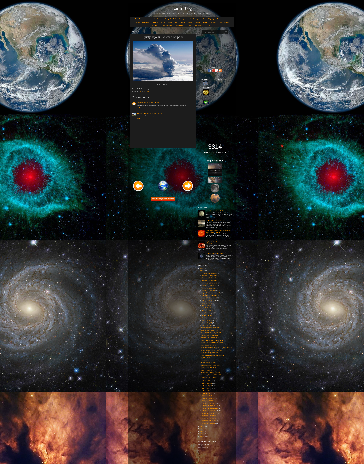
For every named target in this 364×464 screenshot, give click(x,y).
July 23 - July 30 (207, 308)
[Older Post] (188, 191)
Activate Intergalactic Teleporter (163, 199)
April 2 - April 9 (206, 390)
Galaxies (197, 22)
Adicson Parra (141, 113)
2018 (202, 268)
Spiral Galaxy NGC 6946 (208, 345)
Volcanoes (155, 22)
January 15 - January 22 (209, 418)
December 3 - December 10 (210, 275)
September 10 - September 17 (211, 293)
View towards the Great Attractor (211, 332)
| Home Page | (139, 19)
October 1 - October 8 (208, 290)
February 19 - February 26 (210, 405)
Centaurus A (205, 360)
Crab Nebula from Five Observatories (212, 355)
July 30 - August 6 (207, 305)
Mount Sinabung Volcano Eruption (211, 350)
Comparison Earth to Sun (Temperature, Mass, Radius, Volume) (218, 231)
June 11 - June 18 (207, 315)
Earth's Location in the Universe (215, 253)
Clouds (137, 22)
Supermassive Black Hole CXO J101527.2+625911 (216, 347)
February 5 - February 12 (209, 410)
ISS (204, 19)
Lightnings (145, 22)
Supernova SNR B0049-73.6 (209, 330)
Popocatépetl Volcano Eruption (210, 372)
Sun (176, 22)
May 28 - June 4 (207, 318)
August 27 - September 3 (209, 298)
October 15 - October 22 (209, 285)
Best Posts (149, 19)
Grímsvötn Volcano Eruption (209, 335)
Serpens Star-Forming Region (210, 337)
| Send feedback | (199, 25)
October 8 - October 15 (209, 288)
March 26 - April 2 (207, 393)
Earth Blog (182, 8)
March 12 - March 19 (208, 398)
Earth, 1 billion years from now (215, 220)
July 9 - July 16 (206, 310)
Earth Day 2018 (155, 25)
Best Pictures (158, 19)
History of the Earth (170, 19)
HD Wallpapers (167, 25)
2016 (202, 426)
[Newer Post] (138, 191)
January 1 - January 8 (208, 423)
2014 (202, 431)
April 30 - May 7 (207, 380)
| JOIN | (189, 25)
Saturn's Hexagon (206, 370)
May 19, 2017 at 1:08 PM (154, 113)
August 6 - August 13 (208, 303)
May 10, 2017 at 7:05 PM (151, 102)
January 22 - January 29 (209, 415)
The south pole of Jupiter (208, 377)
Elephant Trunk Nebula (208, 362)
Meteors (163, 22)
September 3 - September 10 (211, 295)
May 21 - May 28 (207, 320)
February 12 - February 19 (210, 408)
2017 (202, 271)
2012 (202, 436)
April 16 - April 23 (207, 385)
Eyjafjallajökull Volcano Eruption (210, 365)
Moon (170, 22)
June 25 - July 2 (207, 313)
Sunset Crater (205, 357)
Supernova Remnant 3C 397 (209, 352)
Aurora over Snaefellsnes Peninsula (212, 342)
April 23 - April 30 (207, 383)
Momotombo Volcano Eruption (210, 327)
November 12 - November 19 (211, 280)
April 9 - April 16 (207, 388)
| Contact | (210, 25)
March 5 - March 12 (208, 400)
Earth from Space (195, 19)
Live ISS (205, 22)
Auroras (219, 19)
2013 (202, 433)
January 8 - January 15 (209, 420)
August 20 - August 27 (208, 300)
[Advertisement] (163, 164)
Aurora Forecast (224, 22)
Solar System (183, 19)
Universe (182, 22)
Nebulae (190, 22)
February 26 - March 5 (209, 403)
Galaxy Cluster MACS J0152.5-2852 (212, 340)
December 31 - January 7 (209, 273)
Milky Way (211, 19)
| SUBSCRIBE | (179, 25)
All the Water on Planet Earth (214, 211)
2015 (202, 428)
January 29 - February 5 (209, 413)
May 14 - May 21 (207, 323)
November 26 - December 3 (210, 278)
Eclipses (227, 19)
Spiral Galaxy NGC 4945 (208, 367)
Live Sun (213, 22)
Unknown (140, 102)
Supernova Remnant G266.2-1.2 (211, 375)
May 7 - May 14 (206, 325)
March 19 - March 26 (208, 395)
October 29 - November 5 (209, 283)
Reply (138, 107)
